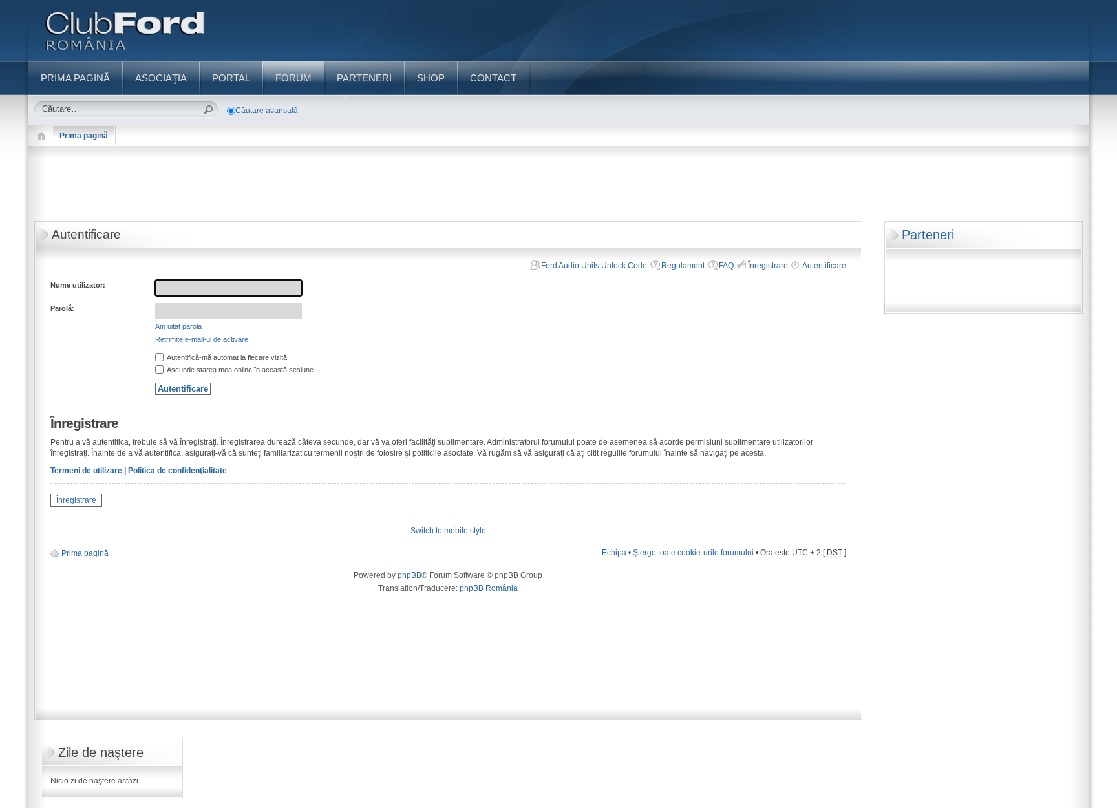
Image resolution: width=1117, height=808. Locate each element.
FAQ (726, 265)
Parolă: (62, 308)
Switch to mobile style (448, 530)
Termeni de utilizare (86, 470)
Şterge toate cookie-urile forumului (693, 552)
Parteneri (928, 235)
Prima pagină (83, 135)
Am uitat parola (178, 326)
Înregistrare (768, 265)
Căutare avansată (266, 110)
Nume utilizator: (77, 285)
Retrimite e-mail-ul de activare (201, 339)
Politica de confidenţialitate (177, 470)
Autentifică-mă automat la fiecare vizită (226, 357)
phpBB (409, 575)
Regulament (683, 265)
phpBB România (489, 588)
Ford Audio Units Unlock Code (594, 265)
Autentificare (824, 265)
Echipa (614, 552)
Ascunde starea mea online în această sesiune (239, 370)
